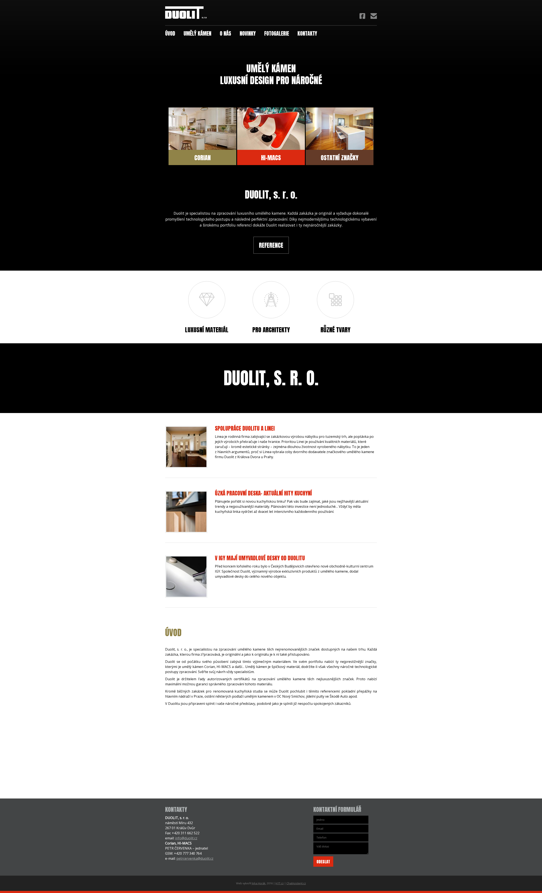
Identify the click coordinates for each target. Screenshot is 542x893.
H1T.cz (279, 883)
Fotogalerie (276, 33)
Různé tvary (335, 329)
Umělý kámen (197, 33)
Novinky (248, 33)
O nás (225, 33)
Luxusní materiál (206, 329)
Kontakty (307, 33)
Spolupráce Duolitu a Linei (245, 428)
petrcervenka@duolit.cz (194, 858)
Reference (271, 245)
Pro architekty (271, 329)
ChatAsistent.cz (296, 883)
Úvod (170, 33)
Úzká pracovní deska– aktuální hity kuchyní (263, 493)
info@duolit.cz (186, 838)
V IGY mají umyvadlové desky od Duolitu (260, 558)
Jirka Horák (258, 883)
